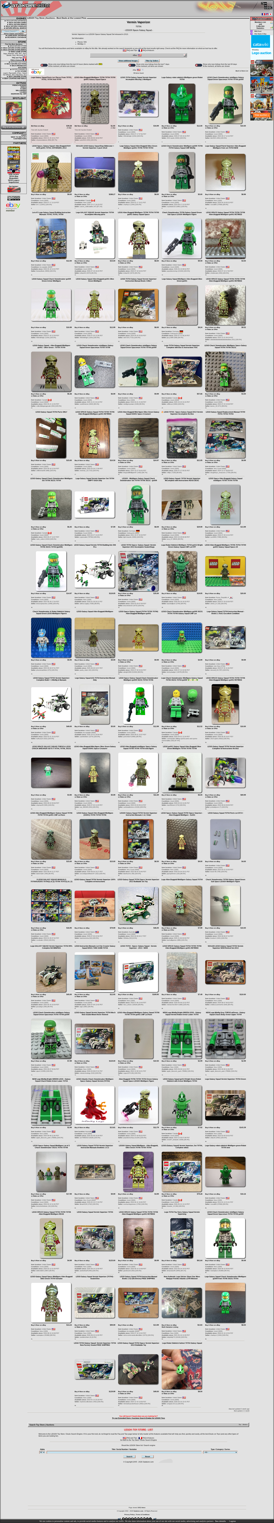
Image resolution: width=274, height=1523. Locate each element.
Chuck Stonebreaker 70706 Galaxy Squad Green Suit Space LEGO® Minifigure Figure (182, 213)
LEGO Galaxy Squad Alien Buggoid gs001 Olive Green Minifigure (95, 280)
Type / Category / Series (220, 1449)
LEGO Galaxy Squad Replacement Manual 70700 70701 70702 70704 (225, 413)
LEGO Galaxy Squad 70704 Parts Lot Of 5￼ (225, 813)
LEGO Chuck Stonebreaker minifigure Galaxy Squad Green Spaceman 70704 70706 (95, 346)
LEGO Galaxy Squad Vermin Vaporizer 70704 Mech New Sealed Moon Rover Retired (94, 1014)
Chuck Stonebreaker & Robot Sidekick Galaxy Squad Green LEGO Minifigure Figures (51, 613)
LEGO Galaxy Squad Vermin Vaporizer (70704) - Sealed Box (95, 1278)
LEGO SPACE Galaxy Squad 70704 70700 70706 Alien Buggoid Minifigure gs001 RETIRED (225, 213)
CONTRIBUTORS (19, 139)
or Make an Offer (168, 128)
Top (240, 1424)
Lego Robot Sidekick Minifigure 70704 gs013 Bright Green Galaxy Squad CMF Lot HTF (182, 546)
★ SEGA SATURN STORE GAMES (13, 48)
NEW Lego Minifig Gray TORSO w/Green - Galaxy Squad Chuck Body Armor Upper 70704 (225, 1014)
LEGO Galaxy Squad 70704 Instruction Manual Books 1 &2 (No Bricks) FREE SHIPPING (138, 1278)
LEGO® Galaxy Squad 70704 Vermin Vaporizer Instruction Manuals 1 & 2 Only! (138, 814)
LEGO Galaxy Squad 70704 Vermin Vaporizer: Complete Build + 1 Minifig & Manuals (51, 679)
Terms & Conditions (143, 1514)
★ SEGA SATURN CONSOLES (15, 26)
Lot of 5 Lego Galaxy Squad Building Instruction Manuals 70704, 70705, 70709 (51, 213)
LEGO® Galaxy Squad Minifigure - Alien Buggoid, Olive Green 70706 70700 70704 (138, 1147)
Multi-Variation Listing (170, 1327)
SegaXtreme (14, 182)
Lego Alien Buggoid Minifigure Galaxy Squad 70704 (182, 880)
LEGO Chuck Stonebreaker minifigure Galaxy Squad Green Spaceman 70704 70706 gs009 (225, 78)
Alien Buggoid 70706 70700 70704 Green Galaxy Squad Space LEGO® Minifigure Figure (138, 1080)
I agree (232, 1521)
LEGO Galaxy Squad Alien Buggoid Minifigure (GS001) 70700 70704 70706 (95, 814)
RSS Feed (257, 31)
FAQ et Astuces (17, 60)
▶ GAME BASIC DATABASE (16, 35)
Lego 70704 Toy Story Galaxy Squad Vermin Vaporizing (182, 1213)
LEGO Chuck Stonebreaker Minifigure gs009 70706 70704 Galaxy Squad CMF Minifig (182, 147)
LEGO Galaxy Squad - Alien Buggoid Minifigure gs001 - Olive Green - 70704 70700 (51, 346)
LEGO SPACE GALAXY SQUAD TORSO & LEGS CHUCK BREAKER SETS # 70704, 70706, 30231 (51, 748)
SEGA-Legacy (13, 180)
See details (220, 1521)
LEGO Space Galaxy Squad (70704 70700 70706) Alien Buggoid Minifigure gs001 (138, 613)
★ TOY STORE (20, 71)
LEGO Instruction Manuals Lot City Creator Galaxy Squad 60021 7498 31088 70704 (95, 947)
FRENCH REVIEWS (19, 85)
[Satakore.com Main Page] (32, 8)
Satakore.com (148, 1462)
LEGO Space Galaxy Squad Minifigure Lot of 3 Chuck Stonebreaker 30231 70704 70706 (51, 1147)
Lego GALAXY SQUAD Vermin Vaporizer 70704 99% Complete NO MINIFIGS (51, 947)
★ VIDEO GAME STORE (17, 52)
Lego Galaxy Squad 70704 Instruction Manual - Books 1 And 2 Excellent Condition (225, 613)
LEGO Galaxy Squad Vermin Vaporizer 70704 (95, 1212)
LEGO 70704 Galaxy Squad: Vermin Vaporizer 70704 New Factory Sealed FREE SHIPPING (95, 1344)
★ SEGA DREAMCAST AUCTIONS (18, 66)
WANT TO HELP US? (18, 137)
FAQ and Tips (17, 58)
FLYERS (23, 89)
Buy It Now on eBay (125, 126)
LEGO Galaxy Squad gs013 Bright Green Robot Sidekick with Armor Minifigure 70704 (182, 1080)
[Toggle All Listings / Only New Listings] (44, 65)
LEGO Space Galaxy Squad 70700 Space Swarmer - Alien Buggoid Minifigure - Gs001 (182, 814)
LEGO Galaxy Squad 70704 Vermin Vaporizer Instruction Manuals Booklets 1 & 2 (95, 1147)
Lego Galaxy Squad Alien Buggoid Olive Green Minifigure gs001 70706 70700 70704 (138, 147)
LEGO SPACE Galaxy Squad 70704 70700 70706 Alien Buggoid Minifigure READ (51, 1213)
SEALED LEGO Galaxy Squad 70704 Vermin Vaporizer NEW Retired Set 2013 (225, 947)
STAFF (23, 135)
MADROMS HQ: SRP (18, 94)
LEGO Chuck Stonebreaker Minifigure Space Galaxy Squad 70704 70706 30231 (226, 346)
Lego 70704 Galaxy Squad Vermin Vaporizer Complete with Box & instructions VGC (182, 346)
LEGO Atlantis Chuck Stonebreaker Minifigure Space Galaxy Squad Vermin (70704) (94, 1080)
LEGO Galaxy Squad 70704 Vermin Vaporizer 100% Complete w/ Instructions (94, 881)
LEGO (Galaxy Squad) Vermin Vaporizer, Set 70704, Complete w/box (182, 1147)
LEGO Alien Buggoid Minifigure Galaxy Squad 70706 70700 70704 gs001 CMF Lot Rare (51, 814)
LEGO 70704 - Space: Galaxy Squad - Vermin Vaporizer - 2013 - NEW (138, 947)
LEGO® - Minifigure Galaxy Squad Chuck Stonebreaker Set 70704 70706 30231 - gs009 (138, 480)
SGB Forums (14, 174)
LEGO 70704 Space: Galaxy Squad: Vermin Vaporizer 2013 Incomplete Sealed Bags (138, 546)
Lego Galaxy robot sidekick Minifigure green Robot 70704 (182, 78)
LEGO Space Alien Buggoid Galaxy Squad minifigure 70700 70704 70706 (225, 480)
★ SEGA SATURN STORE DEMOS (13, 50)
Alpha (42, 1449)
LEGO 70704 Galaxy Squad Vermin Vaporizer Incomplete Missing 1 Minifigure (138, 78)
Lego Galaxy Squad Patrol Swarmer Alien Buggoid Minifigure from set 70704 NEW (225, 147)
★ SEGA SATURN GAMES (16, 22)
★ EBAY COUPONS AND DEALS (14, 78)
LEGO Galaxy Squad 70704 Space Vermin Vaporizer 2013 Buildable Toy (138, 1344)
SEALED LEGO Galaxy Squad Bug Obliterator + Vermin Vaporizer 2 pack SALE (95, 147)
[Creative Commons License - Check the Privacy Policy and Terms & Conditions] (13, 198)
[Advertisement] (261, 163)
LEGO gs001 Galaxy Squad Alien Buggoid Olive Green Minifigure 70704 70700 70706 (182, 748)
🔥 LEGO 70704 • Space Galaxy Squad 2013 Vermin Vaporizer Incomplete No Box (182, 413)
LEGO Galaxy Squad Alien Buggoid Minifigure (95, 612)
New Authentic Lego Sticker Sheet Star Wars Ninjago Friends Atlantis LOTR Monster (182, 1278)
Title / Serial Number (124, 1449)
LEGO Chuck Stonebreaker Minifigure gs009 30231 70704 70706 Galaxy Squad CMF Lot (182, 613)
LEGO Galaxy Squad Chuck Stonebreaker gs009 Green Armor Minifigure (51, 280)
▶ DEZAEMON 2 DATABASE (16, 37)
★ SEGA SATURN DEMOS (16, 24)
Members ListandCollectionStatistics (260, 25)
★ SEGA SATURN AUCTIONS (15, 64)
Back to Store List (242, 71)
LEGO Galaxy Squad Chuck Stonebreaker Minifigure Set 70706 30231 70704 (51, 480)
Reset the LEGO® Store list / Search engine (138, 1445)
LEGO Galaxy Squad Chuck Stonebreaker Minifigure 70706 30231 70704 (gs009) (51, 546)
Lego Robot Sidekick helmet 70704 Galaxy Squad (182, 1343)
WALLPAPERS (21, 90)
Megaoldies (13, 178)
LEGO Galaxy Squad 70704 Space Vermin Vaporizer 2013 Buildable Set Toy (138, 881)
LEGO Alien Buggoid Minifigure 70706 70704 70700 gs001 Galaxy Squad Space (94, 78)
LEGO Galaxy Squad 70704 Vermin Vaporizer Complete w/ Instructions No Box (225, 748)
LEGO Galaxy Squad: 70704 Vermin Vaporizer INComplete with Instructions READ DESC (182, 480)
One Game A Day (260, 34)
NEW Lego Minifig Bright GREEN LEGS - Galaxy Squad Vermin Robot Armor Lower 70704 (182, 1014)
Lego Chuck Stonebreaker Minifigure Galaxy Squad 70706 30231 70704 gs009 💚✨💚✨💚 (182, 679)
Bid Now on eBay (37, 126)
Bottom (245, 1424)
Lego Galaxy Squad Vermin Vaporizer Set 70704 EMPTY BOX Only (95, 480)
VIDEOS (23, 87)
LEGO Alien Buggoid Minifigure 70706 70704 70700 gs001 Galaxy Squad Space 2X (225, 546)
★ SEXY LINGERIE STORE (16, 76)
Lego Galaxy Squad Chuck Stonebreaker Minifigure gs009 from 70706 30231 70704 (225, 1278)
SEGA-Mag (13, 176)
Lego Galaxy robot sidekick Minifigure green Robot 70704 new (225, 1147)
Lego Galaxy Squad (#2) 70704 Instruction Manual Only (95, 679)
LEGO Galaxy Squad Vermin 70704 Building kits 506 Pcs (95, 546)
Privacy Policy (129, 1514)
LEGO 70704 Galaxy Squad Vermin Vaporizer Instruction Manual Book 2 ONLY (138, 280)
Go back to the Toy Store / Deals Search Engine (138, 1440)
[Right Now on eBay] (36, 74)
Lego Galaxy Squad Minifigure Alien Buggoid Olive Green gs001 (182, 280)
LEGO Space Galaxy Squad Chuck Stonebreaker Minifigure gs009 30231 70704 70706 (138, 679)
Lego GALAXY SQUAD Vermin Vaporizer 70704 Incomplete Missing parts (95, 213)
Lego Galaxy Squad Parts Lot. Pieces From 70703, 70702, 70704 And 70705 (51, 78)
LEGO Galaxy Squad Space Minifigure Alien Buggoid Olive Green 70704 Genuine (51, 1278)
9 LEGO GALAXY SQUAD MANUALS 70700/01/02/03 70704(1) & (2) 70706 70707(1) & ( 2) (51, 881)
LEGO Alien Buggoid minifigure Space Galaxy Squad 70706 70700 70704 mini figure (138, 748)
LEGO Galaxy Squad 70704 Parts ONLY (51, 412)
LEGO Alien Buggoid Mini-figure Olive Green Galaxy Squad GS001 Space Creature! (138, 413)
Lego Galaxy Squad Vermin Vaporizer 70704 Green (225, 1079)
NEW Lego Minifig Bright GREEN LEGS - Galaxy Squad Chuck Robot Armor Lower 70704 (51, 1080)
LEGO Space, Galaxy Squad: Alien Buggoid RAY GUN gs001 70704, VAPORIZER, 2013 (51, 147)
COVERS (23, 92)
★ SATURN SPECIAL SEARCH (15, 28)
